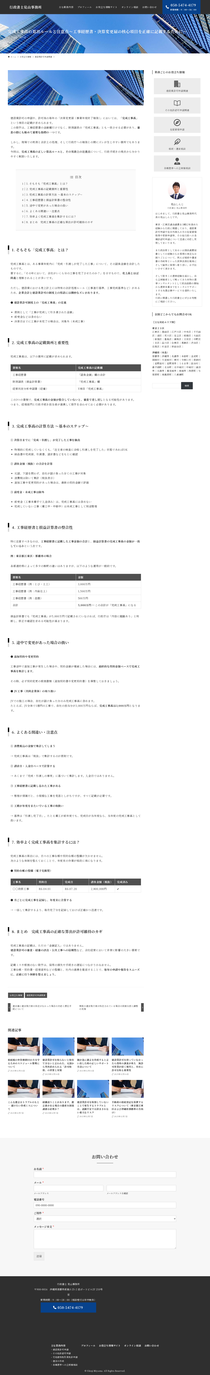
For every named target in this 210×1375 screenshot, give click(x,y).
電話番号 (39, 1199)
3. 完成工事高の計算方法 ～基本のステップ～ (54, 194)
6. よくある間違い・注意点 (43, 211)
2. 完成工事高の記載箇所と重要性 (47, 189)
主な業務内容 (58, 1345)
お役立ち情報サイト (110, 1345)
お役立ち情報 (16, 995)
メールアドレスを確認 (117, 1193)
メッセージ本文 (44, 1227)
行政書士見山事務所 (26, 7)
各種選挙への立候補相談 (65, 1364)
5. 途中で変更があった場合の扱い (47, 205)
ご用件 (39, 1213)
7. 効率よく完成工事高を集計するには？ (51, 216)
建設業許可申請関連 (36, 995)
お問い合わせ (152, 1345)
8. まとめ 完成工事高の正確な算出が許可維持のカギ (59, 222)
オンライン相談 (132, 1345)
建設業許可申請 (61, 1349)
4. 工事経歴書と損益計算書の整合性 (48, 200)
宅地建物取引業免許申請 (65, 1357)
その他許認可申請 (62, 1353)
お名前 (39, 1169)
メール (39, 1182)
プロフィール (88, 1345)
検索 (187, 385)
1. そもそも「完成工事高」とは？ (47, 183)
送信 (39, 1256)
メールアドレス (41, 1193)
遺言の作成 (58, 1361)
